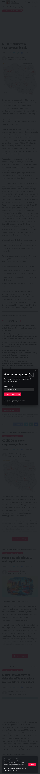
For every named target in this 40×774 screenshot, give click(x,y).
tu (16, 770)
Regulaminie (22, 764)
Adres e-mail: (9, 386)
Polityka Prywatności (15, 762)
